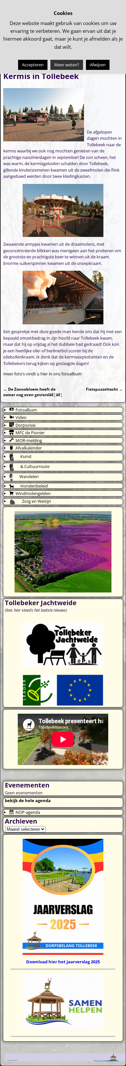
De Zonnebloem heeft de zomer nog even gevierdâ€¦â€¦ (33, 391)
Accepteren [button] (33, 65)
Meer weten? (66, 65)
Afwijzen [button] (98, 65)
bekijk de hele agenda (28, 800)
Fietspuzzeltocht (104, 389)
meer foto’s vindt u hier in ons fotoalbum (42, 374)
